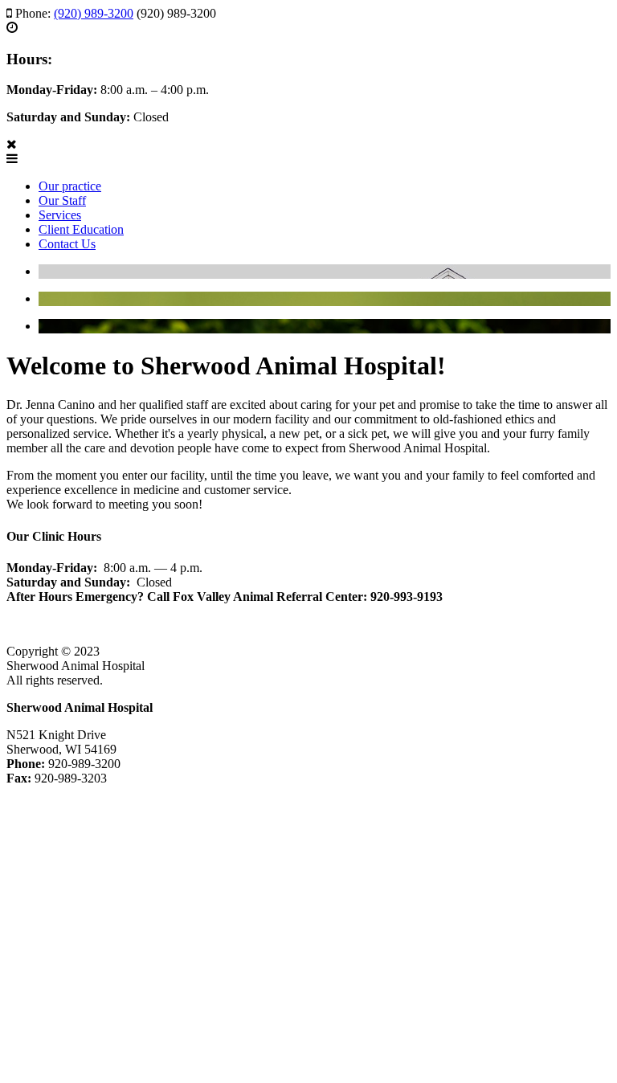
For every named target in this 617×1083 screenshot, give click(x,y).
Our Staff (62, 200)
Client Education (81, 229)
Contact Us (67, 244)
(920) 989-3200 (93, 13)
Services (60, 215)
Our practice (70, 186)
